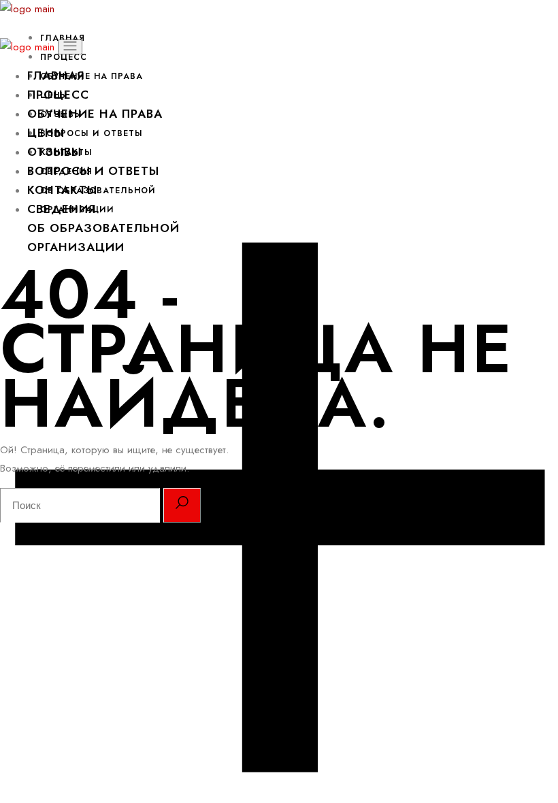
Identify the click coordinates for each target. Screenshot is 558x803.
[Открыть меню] (70, 46)
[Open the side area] (279, 781)
